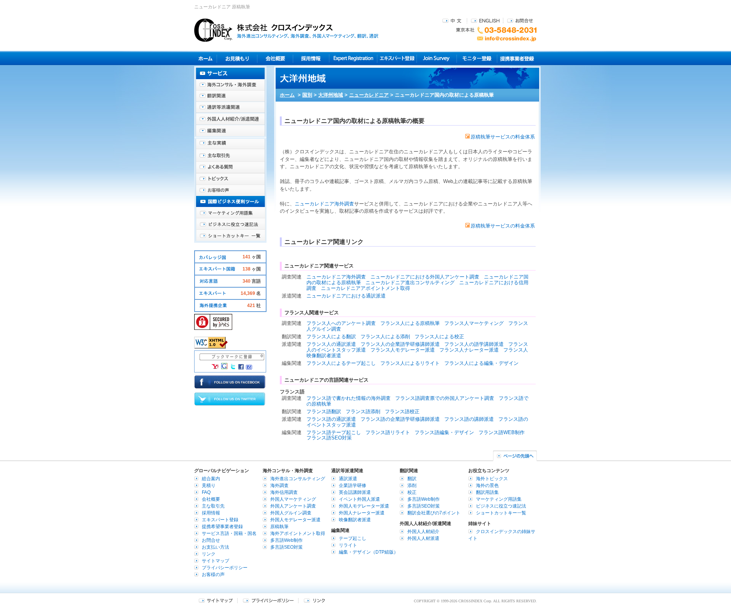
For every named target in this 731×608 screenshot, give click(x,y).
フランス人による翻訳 (331, 336)
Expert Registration (353, 58)
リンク (208, 554)
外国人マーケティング (293, 499)
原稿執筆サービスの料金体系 (503, 137)
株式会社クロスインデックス (286, 30)
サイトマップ (215, 560)
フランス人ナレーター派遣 (469, 350)
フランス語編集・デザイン (444, 432)
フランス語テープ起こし (333, 432)
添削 (412, 485)
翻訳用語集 (487, 492)
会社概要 (275, 58)
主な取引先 (230, 156)
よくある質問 (230, 167)
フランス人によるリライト (410, 363)
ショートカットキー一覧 (230, 236)
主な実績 (230, 144)
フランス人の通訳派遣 (331, 344)
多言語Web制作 (286, 540)
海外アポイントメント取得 (297, 533)
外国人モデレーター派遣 (295, 519)
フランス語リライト (388, 432)
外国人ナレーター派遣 (362, 513)
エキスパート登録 (397, 58)
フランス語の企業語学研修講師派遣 (400, 419)
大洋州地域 (330, 95)
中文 (452, 20)
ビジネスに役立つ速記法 (230, 224)
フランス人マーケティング (474, 323)
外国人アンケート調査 (293, 506)
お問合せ (520, 20)
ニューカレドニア (369, 95)
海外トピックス (230, 179)
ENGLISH (485, 20)
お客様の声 (230, 190)
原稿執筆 (279, 526)
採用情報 (311, 58)
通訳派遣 (348, 478)
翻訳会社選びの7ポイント (433, 513)
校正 (412, 492)
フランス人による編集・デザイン (481, 363)
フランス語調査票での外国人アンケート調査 (444, 398)
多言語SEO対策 (286, 547)
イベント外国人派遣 (359, 499)
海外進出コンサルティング (297, 478)
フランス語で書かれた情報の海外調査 (348, 398)
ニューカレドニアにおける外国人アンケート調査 (424, 277)
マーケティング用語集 (230, 213)
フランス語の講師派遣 (469, 419)
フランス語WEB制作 (502, 432)
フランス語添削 (363, 411)
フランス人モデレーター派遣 (402, 350)
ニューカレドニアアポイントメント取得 (365, 288)
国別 (307, 95)
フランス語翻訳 (323, 411)
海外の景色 (487, 485)
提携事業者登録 (517, 58)
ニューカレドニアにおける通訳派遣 (346, 296)
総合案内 (211, 478)
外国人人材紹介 (423, 531)
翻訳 (412, 478)
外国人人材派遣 (423, 538)
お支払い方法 (215, 547)
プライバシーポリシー (224, 567)
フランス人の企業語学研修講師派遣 (400, 344)
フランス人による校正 (439, 336)
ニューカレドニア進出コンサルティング (410, 282)
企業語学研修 (352, 485)
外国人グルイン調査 (290, 513)
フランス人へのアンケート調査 (341, 323)
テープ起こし (352, 538)
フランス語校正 (402, 411)
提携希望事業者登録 (222, 526)
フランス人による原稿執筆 (410, 323)
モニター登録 (477, 58)
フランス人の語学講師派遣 (474, 344)
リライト (348, 545)
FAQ (206, 492)
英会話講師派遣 (355, 492)
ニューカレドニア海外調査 (324, 204)
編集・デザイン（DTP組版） (368, 552)
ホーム (287, 95)
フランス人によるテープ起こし (341, 363)
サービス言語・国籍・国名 (229, 533)
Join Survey (437, 58)
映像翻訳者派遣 (355, 519)
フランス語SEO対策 (329, 438)
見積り (237, 58)
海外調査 (279, 485)
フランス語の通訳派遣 (331, 419)
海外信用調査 (284, 492)
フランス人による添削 (385, 336)
